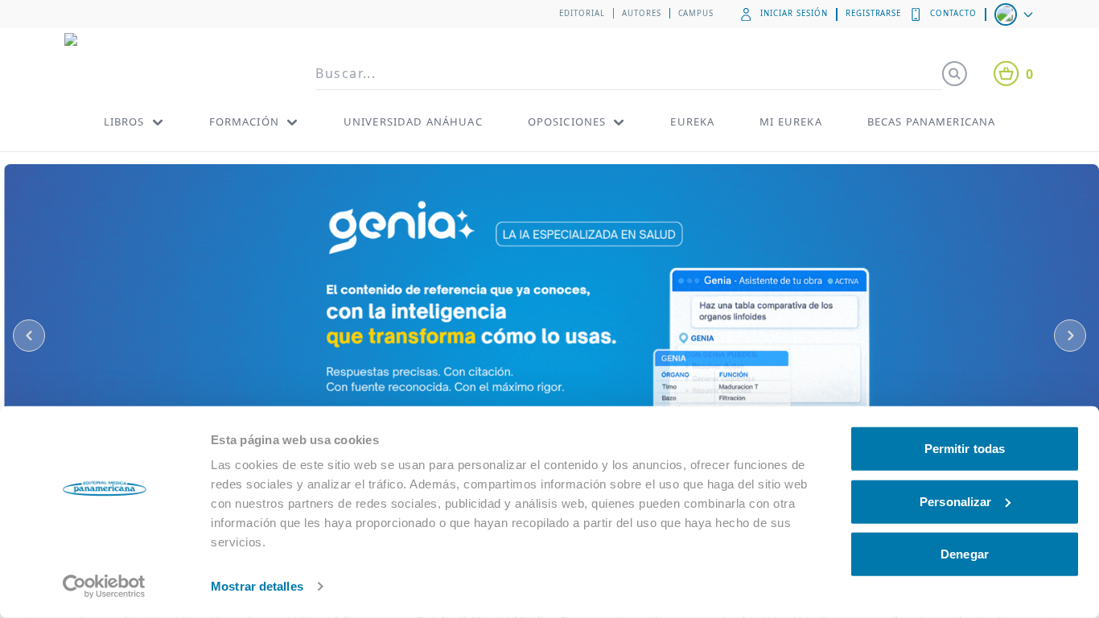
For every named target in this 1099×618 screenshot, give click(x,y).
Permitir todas (964, 448)
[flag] (1015, 14)
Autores (641, 13)
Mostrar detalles (257, 586)
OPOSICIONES (567, 121)
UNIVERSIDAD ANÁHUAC (413, 121)
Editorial (582, 13)
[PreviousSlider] (29, 335)
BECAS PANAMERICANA (931, 121)
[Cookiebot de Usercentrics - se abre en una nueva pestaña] (104, 587)
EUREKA (692, 121)
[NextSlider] (1070, 335)
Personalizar (955, 501)
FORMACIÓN (244, 121)
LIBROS (124, 121)
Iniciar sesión (793, 13)
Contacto (953, 13)
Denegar (965, 554)
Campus (696, 13)
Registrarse (874, 13)
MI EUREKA (790, 121)
